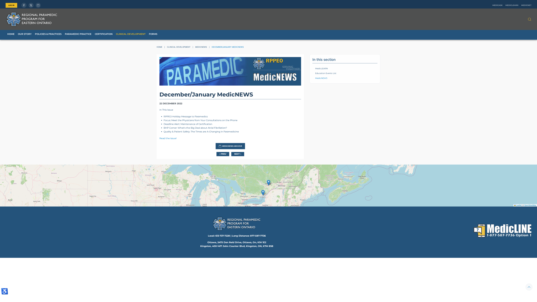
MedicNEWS (321, 78)
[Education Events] (38, 5)
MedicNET (526, 5)
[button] (529, 19)
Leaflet (518, 205)
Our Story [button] (25, 34)
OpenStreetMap (530, 205)
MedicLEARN (511, 5)
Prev (223, 154)
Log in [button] (11, 5)
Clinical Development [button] (131, 34)
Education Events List (325, 73)
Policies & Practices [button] (48, 34)
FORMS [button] (153, 34)
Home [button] (11, 34)
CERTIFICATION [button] (104, 34)
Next (237, 154)
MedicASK (497, 5)
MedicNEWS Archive (232, 146)
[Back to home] (32, 19)
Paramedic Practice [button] (78, 34)
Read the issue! (168, 138)
